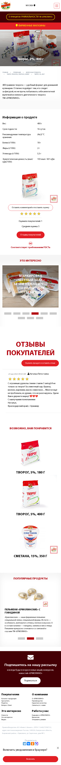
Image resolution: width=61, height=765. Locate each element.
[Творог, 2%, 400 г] (30, 184)
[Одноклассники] (32, 743)
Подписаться (30, 681)
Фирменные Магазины (31, 26)
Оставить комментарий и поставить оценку (30, 208)
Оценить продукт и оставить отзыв (40, 363)
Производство (37, 701)
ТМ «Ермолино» (30, 17)
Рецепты (4, 703)
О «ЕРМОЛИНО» (38, 699)
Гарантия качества (39, 703)
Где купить (5, 701)
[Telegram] (24, 743)
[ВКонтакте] (28, 743)
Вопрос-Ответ (6, 705)
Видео (3, 720)
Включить (30, 759)
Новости (4, 715)
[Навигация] (57, 6)
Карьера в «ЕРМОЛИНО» (41, 715)
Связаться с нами (39, 705)
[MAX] (36, 743)
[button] (7, 313)
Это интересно (6, 717)
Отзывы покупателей (30, 235)
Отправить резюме (39, 720)
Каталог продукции (8, 699)
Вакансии (35, 717)
